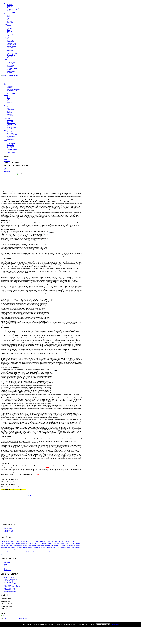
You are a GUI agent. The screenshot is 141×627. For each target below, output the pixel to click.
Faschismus (57, 543)
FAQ (5, 565)
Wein (2, 553)
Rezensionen (10, 58)
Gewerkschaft (10, 63)
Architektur (10, 22)
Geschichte (7, 37)
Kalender (9, 6)
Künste (6, 13)
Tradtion (79, 551)
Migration (34, 549)
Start (5, 2)
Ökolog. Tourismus (12, 53)
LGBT (23, 549)
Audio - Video (11, 12)
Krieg (68, 547)
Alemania (9, 72)
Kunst (8, 15)
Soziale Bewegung (12, 68)
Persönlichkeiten (11, 44)
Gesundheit (4, 547)
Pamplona (65, 549)
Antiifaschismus (34, 541)
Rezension (15, 551)
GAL (29, 545)
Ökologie (9, 56)
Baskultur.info (75, 541)
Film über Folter (8, 528)
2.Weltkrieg (4, 541)
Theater (9, 18)
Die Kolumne (10, 11)
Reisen (5, 49)
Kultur (5, 24)
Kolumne (63, 547)
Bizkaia (8, 543)
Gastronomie (10, 28)
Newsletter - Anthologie (13, 8)
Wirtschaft (9, 36)
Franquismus (4, 545)
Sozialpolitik (33, 551)
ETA (40, 543)
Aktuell (6, 3)
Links (5, 564)
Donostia (28, 543)
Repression (10, 66)
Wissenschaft (10, 31)
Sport (8, 30)
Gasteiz (34, 545)
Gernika (56, 545)
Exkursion (50, 543)
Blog (5, 568)
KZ (11, 549)
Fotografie (9, 21)
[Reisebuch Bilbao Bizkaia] (41, 508)
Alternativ (17, 541)
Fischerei (67, 543)
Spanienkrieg (46, 551)
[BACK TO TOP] (2, 554)
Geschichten (10, 47)
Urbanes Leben (11, 52)
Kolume (58, 547)
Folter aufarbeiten (8, 530)
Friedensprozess (11, 41)
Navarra (52, 549)
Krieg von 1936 (76, 547)
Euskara (9, 25)
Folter (5, 168)
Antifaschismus (11, 61)
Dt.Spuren (34, 543)
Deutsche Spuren (11, 46)
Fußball (25, 545)
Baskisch (68, 541)
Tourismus (66, 551)
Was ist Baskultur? (8, 562)
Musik (8, 16)
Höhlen (25, 547)
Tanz (56, 551)
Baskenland (10, 38)
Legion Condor (17, 549)
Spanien (9, 69)
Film (8, 19)
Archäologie (54, 541)
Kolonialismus (51, 547)
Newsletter (58, 549)
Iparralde (43, 547)
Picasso (71, 549)
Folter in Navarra (8, 531)
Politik (5, 59)
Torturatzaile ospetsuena (10, 533)
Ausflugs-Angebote (12, 9)
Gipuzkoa (19, 547)
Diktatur (23, 543)
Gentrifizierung (11, 62)
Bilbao (2, 543)
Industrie (30, 547)
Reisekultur (10, 50)
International (10, 65)
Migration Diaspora (12, 43)
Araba (41, 541)
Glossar (6, 567)
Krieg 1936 (10, 40)
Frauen (10, 545)
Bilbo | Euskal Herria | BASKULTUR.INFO (16, 618)
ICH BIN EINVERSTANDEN (103, 624)
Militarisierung (11, 71)
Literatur (9, 27)
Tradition (9, 33)
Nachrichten (10, 5)
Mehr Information (115, 624)
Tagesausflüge (11, 55)
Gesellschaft (10, 34)
